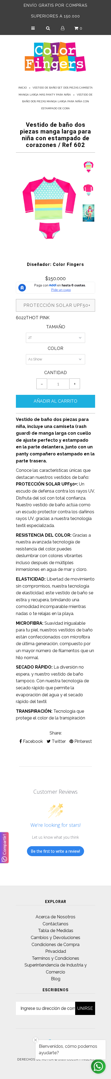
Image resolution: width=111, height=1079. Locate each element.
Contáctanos (55, 923)
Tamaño (55, 326)
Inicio (22, 87)
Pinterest (82, 741)
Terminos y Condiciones (55, 958)
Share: (56, 733)
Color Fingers (80, 1059)
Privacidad (55, 951)
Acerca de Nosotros (55, 916)
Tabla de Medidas (55, 930)
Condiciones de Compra (55, 944)
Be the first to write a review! (55, 851)
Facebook (32, 741)
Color (55, 348)
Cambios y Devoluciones (55, 937)
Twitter (58, 741)
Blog (55, 978)
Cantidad (55, 372)
